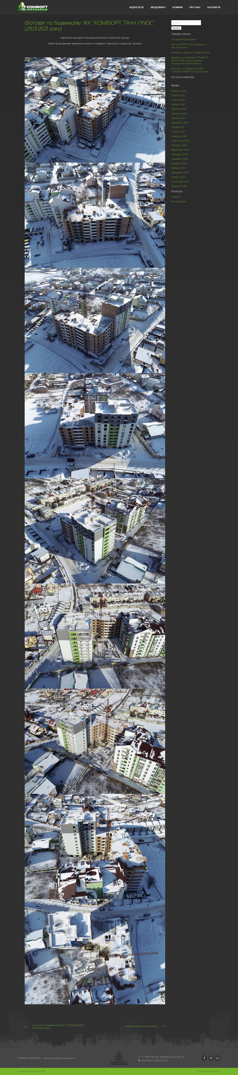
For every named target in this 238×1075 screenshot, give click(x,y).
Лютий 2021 (177, 127)
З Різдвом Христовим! (183, 39)
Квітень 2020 (178, 168)
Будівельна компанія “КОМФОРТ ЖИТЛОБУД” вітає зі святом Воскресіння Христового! (190, 60)
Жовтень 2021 (179, 109)
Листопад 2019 (180, 181)
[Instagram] (211, 1058)
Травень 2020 (179, 163)
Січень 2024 (178, 99)
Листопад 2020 (180, 140)
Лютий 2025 (178, 95)
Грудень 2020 (179, 136)
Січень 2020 (178, 177)
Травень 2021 (179, 113)
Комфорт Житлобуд (29, 1071)
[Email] (217, 1058)
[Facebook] (204, 1058)
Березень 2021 (179, 122)
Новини (175, 196)
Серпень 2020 (179, 154)
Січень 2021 (178, 131)
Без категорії (178, 201)
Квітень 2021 (178, 118)
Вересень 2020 (180, 149)
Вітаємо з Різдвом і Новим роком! (190, 52)
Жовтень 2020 (179, 145)
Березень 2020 (180, 172)
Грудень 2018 (178, 186)
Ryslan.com (214, 1071)
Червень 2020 (179, 158)
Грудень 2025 (179, 90)
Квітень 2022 (178, 104)
